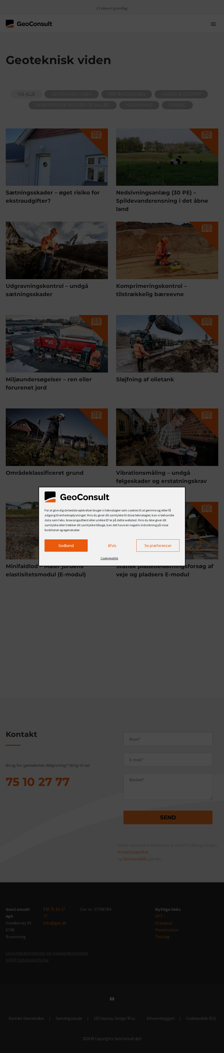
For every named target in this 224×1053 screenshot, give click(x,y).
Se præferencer (158, 545)
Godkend (66, 545)
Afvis (112, 545)
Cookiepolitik (109, 558)
